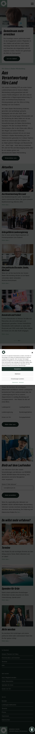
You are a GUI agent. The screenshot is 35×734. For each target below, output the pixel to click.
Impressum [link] (21, 382)
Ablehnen (17, 374)
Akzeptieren (17, 369)
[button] (32, 353)
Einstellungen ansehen (17, 379)
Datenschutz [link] (15, 382)
